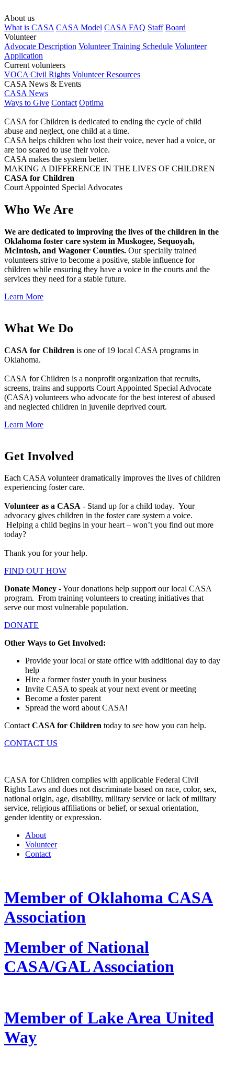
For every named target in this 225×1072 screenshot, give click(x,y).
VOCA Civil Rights (37, 74)
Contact (64, 102)
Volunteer (41, 844)
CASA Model (79, 27)
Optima (91, 102)
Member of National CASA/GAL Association (89, 957)
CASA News (26, 93)
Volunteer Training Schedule (125, 46)
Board (175, 27)
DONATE (21, 625)
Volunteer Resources (106, 74)
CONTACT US (31, 743)
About (35, 835)
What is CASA (29, 27)
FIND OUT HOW (35, 570)
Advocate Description (40, 46)
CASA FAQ (124, 27)
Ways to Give (26, 102)
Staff (155, 27)
